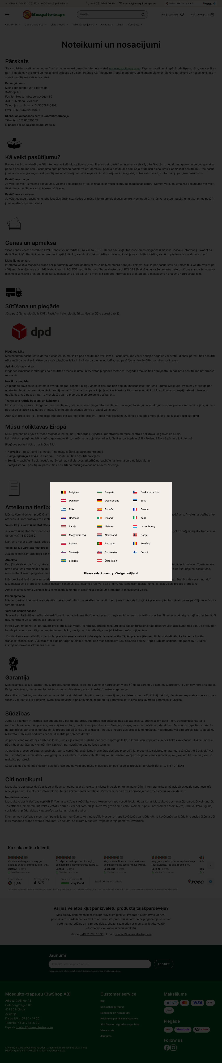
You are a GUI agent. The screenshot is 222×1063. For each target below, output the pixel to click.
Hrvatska (74, 517)
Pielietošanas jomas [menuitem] (83, 24)
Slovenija (74, 552)
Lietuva (109, 526)
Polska (73, 543)
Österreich (111, 560)
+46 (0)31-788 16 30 (102, 3)
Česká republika (150, 492)
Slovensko (111, 552)
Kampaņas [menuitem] (107, 24)
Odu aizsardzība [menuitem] (34, 24)
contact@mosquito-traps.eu (139, 3)
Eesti (143, 500)
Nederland (111, 534)
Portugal (109, 543)
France (144, 509)
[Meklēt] (143, 14)
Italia (143, 517)
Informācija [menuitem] (133, 24)
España (109, 509)
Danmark (74, 500)
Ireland (109, 517)
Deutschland (112, 500)
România (145, 543)
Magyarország (77, 534)
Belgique (74, 492)
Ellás (71, 509)
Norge (144, 534)
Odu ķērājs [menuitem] (11, 24)
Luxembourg (148, 526)
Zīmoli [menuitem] (119, 24)
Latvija (72, 526)
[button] (7, 14)
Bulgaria (109, 492)
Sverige (73, 560)
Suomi (144, 552)
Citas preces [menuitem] (57, 24)
